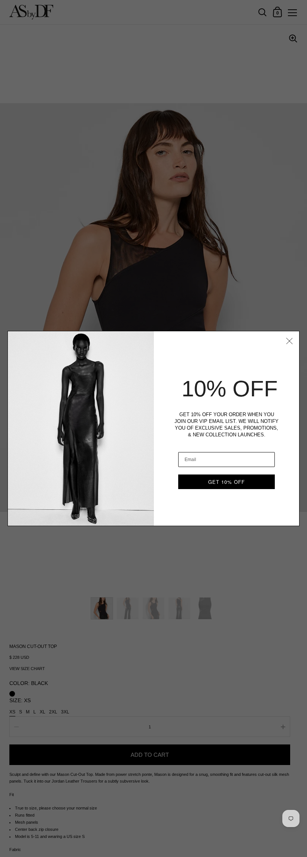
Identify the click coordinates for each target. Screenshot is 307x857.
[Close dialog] (289, 341)
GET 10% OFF (226, 481)
